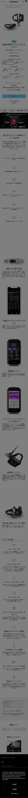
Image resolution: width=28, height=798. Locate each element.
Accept (15, 784)
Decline (15, 789)
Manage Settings (14, 793)
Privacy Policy (5, 779)
